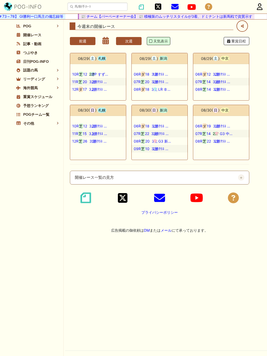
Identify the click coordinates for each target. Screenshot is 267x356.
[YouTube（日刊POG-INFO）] (191, 7)
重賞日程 (238, 41)
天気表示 (160, 41)
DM (147, 230)
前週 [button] (82, 41)
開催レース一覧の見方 (94, 177)
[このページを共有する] (242, 26)
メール (166, 230)
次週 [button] (128, 41)
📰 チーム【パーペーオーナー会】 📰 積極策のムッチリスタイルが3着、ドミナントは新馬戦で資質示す (165, 16)
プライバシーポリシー (159, 212)
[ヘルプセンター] (208, 7)
